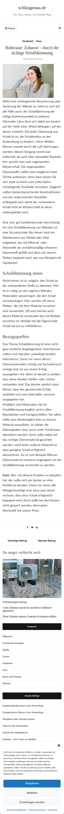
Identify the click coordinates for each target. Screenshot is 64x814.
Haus (39, 41)
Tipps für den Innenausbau (15, 726)
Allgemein (7, 636)
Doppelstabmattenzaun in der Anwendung (23, 706)
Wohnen (7, 684)
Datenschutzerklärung (16, 810)
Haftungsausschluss (37, 810)
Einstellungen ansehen (32, 802)
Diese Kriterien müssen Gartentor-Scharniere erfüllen (29, 616)
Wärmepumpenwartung (15, 602)
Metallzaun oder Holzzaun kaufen (19, 719)
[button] (59, 745)
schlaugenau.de (32, 7)
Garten (6, 657)
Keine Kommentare (33, 59)
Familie (6, 650)
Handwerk (27, 41)
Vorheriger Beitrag (17, 541)
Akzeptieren (32, 783)
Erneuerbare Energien (13, 643)
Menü (11, 28)
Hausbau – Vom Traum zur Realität (19, 739)
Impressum (52, 810)
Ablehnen (32, 793)
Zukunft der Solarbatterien (15, 733)
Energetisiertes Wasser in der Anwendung (23, 712)
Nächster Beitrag (46, 541)
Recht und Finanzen (12, 677)
